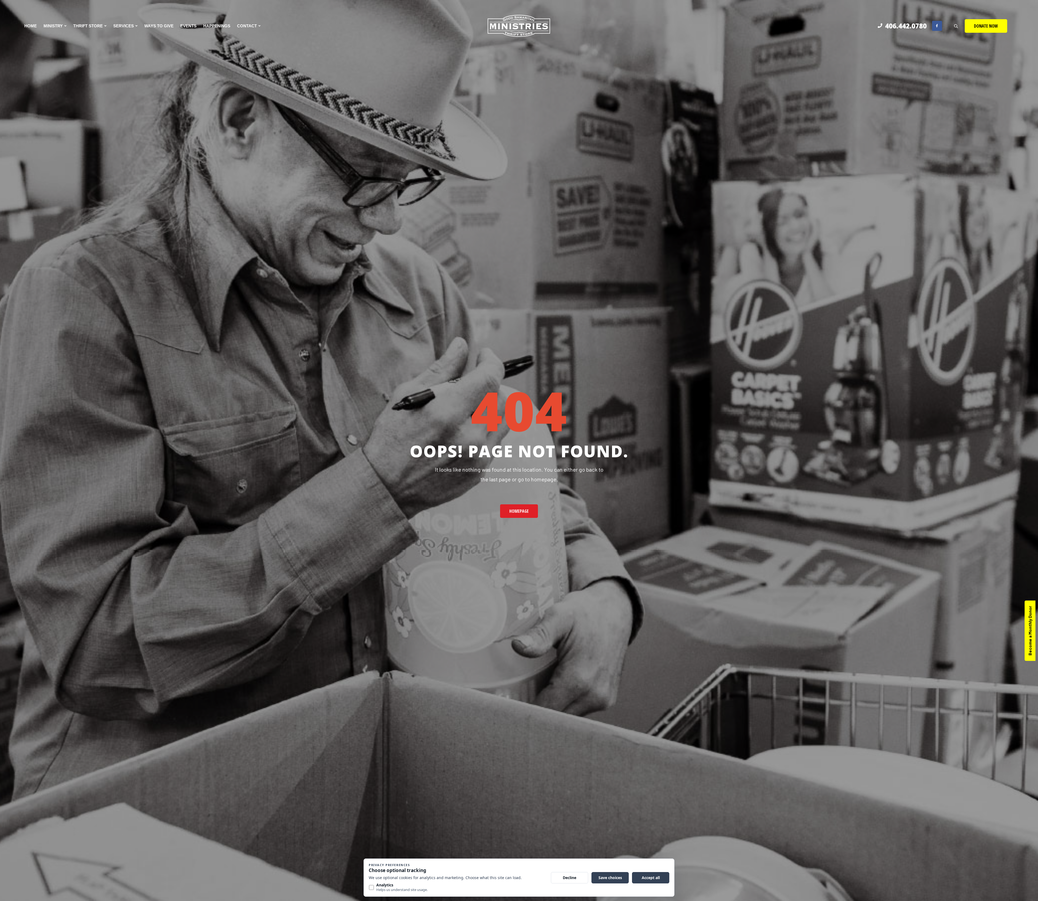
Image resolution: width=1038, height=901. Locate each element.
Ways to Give (159, 26)
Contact (247, 26)
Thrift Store (88, 26)
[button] (986, 26)
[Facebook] (937, 26)
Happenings (216, 26)
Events (188, 26)
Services (123, 26)
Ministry (53, 26)
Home (30, 26)
